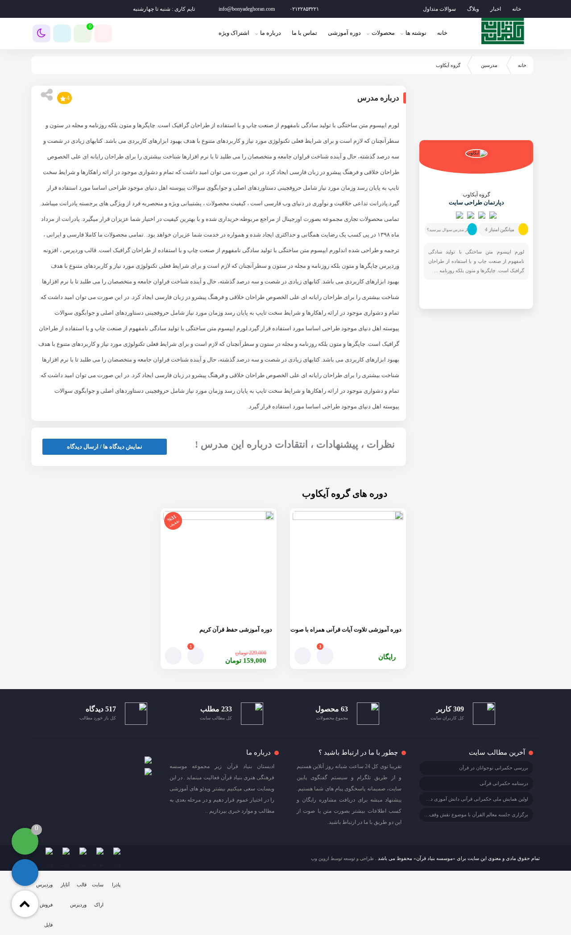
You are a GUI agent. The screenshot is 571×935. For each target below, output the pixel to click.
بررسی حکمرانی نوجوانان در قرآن (493, 767)
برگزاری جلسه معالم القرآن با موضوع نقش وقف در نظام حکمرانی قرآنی (454, 814)
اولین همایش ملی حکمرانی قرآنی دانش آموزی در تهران (472, 799)
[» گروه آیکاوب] (503, 31)
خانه (516, 9)
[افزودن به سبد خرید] (302, 656)
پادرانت (68, 203)
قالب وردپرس (79, 250)
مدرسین (489, 65)
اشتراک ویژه (234, 32)
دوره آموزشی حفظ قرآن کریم (235, 629)
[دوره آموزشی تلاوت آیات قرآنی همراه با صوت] (348, 566)
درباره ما (270, 32)
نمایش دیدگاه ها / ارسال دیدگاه (104, 446)
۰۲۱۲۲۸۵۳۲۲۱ (304, 9)
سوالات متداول (439, 9)
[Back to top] (25, 903)
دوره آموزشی (344, 32)
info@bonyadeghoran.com (247, 9)
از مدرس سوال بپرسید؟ (447, 230)
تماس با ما (304, 32)
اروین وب (320, 858)
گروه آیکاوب (476, 194)
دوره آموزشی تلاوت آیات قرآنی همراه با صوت (345, 629)
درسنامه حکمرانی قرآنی (504, 783)
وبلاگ (473, 9)
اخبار (495, 9)
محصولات (383, 32)
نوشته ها (415, 32)
